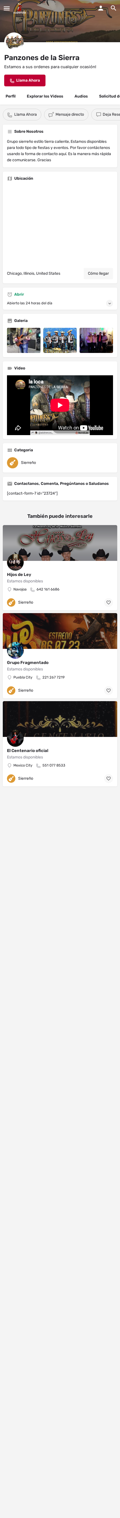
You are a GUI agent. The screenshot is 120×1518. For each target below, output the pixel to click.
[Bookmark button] (108, 602)
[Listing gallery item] (23, 340)
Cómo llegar (98, 273)
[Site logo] (20, 8)
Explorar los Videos (45, 96)
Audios (81, 96)
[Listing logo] (14, 42)
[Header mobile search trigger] (113, 8)
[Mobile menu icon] (7, 8)
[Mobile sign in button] (100, 8)
